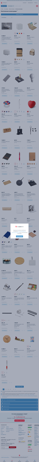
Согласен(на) (19, 236)
